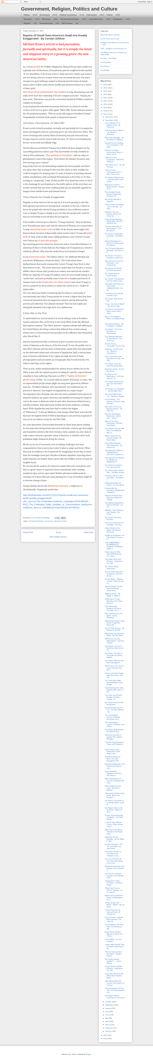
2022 (105, 98)
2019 (105, 107)
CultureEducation (96, 19)
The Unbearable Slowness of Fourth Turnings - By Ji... (113, 608)
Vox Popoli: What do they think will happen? (114, 662)
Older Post (88, 532)
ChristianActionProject (69, 19)
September (109, 1005)
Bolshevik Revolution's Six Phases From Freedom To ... (114, 868)
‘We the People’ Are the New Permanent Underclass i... (113, 588)
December (109, 117)
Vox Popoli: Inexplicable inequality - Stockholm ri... (114, 236)
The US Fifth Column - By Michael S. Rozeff (114, 629)
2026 (105, 85)
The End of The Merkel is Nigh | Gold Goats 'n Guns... (114, 311)
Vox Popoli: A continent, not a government (113, 466)
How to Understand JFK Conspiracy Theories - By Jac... (114, 574)
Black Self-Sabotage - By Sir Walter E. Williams (114, 139)
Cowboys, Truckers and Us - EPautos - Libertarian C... (114, 351)
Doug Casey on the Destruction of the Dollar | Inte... (112, 752)
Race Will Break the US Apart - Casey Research (113, 616)
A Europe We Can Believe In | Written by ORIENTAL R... (114, 460)
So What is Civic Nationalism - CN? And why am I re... (114, 376)
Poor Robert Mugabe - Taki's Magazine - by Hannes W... (113, 445)
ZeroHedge (105, 70)
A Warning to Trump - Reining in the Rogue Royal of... (114, 601)
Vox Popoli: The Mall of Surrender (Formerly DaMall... (113, 655)
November (109, 120)
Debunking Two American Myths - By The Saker (114, 634)
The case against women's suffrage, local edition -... (114, 724)
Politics (27, 15)
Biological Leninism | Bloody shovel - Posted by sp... (114, 187)
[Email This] (56, 518)
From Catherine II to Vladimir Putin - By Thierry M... (112, 125)
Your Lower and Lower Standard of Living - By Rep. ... (114, 358)
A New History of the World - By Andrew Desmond (113, 530)
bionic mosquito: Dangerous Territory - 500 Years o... (114, 773)
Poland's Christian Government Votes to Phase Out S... (114, 152)
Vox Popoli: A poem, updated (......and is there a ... (113, 961)
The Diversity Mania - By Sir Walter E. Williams (114, 325)
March (108, 1025)
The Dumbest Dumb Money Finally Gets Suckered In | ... (113, 194)
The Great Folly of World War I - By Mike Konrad (114, 471)
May (107, 1018)
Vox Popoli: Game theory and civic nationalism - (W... (114, 384)
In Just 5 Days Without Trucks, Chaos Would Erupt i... (114, 824)
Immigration (118, 19)
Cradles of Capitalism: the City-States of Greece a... (114, 537)
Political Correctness (68, 15)
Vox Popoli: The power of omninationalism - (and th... (114, 803)
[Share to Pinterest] (65, 518)
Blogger (88, 1054)
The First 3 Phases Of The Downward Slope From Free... (114, 861)
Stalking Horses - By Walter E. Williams (112, 595)
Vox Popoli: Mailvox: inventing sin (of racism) (115, 997)
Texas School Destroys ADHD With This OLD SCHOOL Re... (114, 221)
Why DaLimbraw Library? (110, 35)
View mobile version (58, 537)
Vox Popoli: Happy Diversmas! (112, 567)
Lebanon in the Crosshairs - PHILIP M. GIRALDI (114, 160)
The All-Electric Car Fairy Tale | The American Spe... (114, 927)
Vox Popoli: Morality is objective (113, 200)
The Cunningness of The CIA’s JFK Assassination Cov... (115, 990)
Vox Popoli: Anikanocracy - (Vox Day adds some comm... (114, 179)
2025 (105, 88)
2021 (105, 101)
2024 (105, 91)
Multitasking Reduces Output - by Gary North (114, 484)
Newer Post (28, 532)
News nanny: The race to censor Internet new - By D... (114, 668)
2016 (105, 1035)
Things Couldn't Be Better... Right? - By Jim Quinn (114, 905)
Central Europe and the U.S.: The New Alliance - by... (114, 710)
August (108, 1008)
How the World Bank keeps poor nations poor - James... (113, 416)
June (107, 1015)
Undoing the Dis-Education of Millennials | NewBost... (114, 490)
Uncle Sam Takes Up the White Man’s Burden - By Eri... (114, 976)
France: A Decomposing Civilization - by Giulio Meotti (114, 817)
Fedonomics (92, 15)
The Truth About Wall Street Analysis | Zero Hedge (114, 683)
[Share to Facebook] (62, 518)
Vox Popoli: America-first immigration (114, 703)
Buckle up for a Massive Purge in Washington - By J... (114, 897)
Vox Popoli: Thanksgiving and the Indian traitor (114, 280)
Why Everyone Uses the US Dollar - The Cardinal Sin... (114, 263)
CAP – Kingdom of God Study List (113, 49)
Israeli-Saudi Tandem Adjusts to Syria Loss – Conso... (114, 934)
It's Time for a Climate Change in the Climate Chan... (114, 876)
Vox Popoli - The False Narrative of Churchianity (113, 331)
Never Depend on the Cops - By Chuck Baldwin (113, 788)
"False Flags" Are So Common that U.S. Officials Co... (113, 912)
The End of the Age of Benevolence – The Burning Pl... (113, 228)
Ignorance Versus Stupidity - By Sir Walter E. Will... (114, 839)
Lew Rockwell (106, 62)
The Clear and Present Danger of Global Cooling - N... (113, 697)
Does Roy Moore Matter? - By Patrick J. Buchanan (114, 132)
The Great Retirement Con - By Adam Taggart (114, 395)
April (107, 1021)
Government (45, 15)
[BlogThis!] (58, 518)
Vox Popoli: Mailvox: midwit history (112, 275)
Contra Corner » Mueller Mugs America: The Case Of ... (114, 919)
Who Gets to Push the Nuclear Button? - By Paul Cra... (113, 409)
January (108, 1031)
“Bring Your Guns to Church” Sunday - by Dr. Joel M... (113, 890)
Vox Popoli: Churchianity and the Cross (114, 294)
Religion (27, 23)
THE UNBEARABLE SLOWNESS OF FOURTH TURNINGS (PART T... (114, 546)
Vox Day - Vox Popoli (108, 58)
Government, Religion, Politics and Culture (69, 9)
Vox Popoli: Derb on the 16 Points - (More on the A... (114, 810)
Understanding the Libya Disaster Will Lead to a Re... (114, 690)
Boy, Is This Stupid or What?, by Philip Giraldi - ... (114, 319)
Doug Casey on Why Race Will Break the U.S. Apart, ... (113, 554)
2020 (105, 104)
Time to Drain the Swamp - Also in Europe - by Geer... (114, 207)
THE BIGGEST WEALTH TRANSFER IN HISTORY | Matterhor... (114, 452)
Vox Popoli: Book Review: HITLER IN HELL (114, 731)
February (109, 1028)
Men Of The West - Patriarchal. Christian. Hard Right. (114, 423)
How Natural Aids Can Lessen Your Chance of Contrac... (114, 983)
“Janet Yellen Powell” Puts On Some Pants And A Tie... (114, 947)
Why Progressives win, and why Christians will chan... (114, 781)
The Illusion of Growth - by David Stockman (114, 269)
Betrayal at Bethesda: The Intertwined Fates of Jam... (115, 766)
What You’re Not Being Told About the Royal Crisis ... (113, 832)
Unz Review (105, 66)
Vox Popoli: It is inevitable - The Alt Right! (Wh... (114, 390)
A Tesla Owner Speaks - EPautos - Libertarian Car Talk (114, 968)
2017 (105, 114)
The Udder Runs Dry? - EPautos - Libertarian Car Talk (114, 561)
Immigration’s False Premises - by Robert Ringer (114, 883)
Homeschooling (46, 23)
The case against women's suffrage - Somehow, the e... (113, 717)
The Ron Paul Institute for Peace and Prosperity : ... (114, 744)
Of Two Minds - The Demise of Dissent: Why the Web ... (115, 401)
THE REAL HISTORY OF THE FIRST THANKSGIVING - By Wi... (114, 287)
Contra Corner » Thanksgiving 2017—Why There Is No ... (114, 172)
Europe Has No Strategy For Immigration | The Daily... (114, 145)
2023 (105, 94)
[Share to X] (60, 518)
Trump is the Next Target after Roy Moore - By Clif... (114, 675)
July (107, 1011)
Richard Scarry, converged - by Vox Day (115, 345)
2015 (105, 1038)
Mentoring (46, 19)
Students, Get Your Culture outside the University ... (113, 214)
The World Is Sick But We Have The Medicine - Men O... (114, 431)
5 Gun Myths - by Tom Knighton (113, 940)
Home (58, 532)
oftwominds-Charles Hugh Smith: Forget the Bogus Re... (114, 623)
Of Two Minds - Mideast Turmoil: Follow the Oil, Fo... (114, 581)
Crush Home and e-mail (110, 39)
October (108, 1002)
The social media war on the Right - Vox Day (114, 524)
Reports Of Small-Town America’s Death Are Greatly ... (113, 498)
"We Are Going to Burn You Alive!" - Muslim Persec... (113, 954)
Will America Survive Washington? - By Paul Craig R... (114, 641)
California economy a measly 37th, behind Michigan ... (113, 737)
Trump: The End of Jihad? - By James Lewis (115, 305)
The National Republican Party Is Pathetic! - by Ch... (114, 505)
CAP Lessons (67, 23)
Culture (110, 15)
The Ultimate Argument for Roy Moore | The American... (113, 338)
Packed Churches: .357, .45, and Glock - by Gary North (114, 846)
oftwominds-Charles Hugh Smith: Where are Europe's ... (114, 795)
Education (28, 19)
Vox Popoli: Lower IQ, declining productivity (113, 365)
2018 (105, 111)
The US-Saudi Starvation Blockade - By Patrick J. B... (114, 250)
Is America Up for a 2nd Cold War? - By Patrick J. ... (114, 478)
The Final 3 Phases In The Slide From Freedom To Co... (113, 854)
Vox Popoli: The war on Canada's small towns (114, 257)
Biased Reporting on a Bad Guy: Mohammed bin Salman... (114, 243)
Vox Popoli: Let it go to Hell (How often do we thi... (114, 648)
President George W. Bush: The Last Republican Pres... (113, 759)
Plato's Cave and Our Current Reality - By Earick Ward (113, 438)
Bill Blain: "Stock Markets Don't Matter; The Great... (114, 512)
